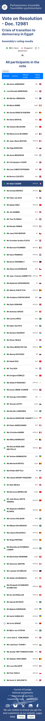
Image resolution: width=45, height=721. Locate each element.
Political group (25, 76)
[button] (22, 55)
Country (15, 76)
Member (6, 76)
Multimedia (32, 699)
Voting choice (37, 76)
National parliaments (22, 692)
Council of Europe (22, 689)
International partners (22, 696)
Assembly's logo (15, 699)
